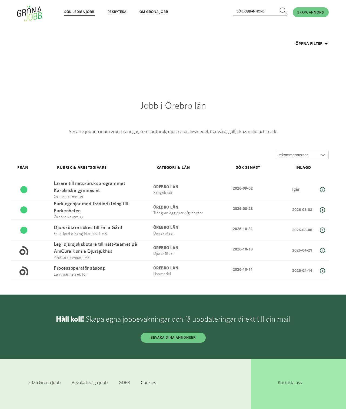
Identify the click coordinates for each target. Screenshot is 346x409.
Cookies (148, 382)
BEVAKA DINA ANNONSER (173, 337)
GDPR (124, 382)
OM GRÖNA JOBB (153, 11)
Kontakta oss (290, 382)
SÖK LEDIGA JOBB (79, 11)
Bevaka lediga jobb (90, 382)
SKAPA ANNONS (310, 12)
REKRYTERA (117, 11)
